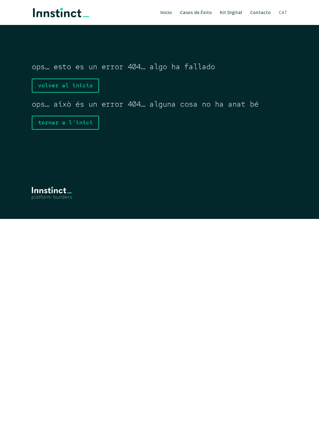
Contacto (260, 12)
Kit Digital (231, 12)
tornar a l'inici (65, 122)
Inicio (166, 12)
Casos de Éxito (196, 12)
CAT (283, 12)
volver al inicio (65, 85)
